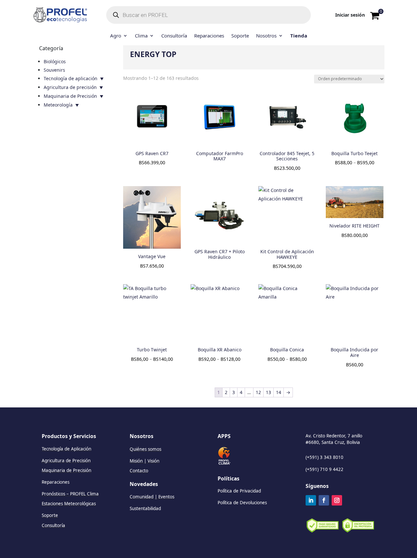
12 (258, 392)
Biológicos (55, 61)
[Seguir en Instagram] (337, 500)
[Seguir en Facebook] (324, 500)
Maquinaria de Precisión (70, 96)
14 (278, 392)
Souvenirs (54, 70)
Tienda (298, 36)
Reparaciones (209, 36)
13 (268, 392)
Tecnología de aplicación (70, 78)
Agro (115, 36)
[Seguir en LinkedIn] (311, 500)
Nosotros (266, 36)
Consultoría (174, 36)
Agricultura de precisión (70, 87)
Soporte (240, 36)
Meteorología (58, 105)
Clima (141, 36)
